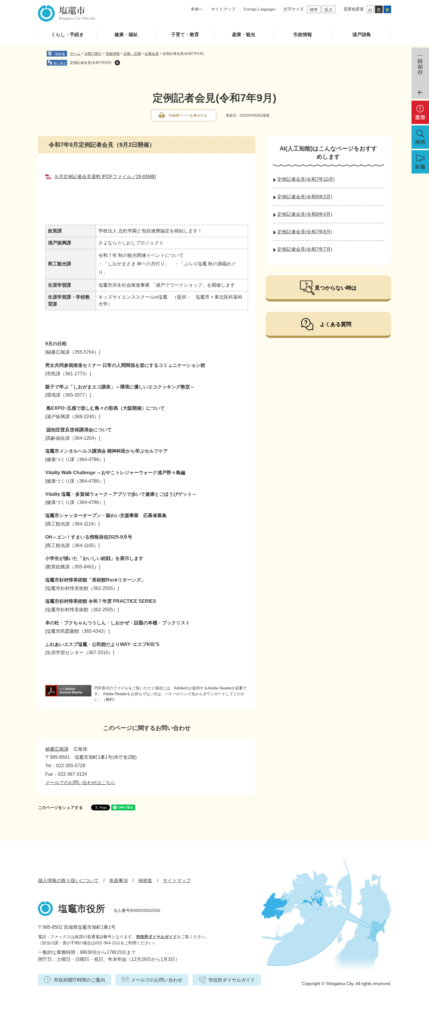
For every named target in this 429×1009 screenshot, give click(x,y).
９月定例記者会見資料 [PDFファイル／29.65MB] (105, 176)
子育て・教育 (185, 34)
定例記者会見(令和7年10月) (306, 179)
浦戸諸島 (361, 34)
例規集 (145, 880)
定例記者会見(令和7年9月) (90, 63)
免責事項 (118, 880)
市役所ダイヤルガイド (156, 936)
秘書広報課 (57, 749)
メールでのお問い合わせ (156, 980)
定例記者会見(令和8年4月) (304, 214)
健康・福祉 (126, 34)
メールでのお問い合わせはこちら (80, 782)
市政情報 (302, 34)
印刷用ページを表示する (188, 115)
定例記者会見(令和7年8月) (304, 231)
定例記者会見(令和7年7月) (304, 249)
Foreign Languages (259, 9)
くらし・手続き (67, 34)
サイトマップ (223, 9)
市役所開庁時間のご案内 (79, 980)
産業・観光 (243, 34)
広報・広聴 (132, 54)
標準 (314, 9)
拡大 (329, 9)
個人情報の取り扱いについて (68, 880)
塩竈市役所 (81, 908)
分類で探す (93, 54)
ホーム (75, 54)
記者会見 (152, 54)
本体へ (197, 9)
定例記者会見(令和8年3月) (304, 196)
